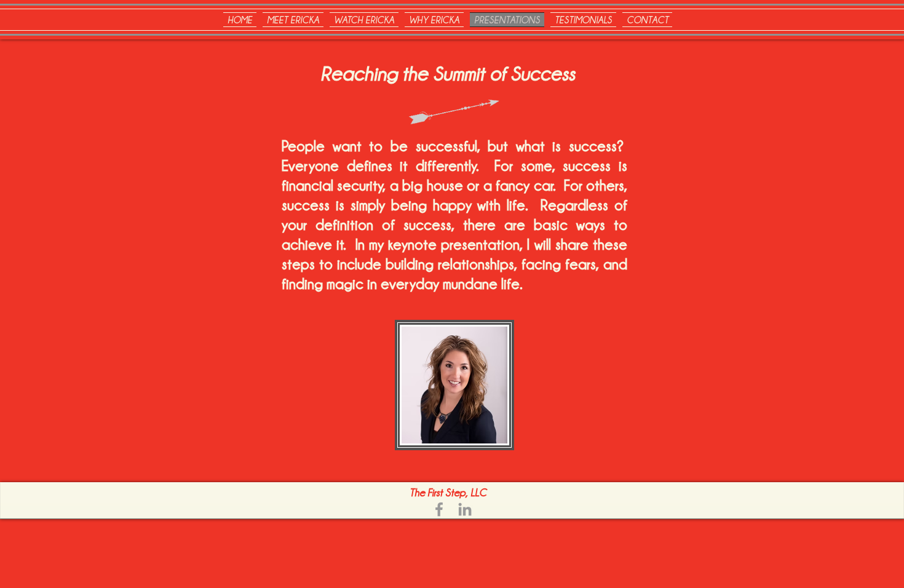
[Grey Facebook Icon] (439, 509)
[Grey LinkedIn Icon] (465, 509)
